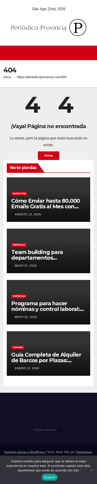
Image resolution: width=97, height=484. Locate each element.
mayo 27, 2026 (26, 265)
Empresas (19, 245)
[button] (91, 53)
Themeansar (84, 452)
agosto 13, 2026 (28, 214)
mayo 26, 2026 (26, 317)
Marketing (19, 193)
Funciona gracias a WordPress (24, 452)
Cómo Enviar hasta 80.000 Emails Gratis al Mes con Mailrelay (45, 206)
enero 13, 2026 (27, 368)
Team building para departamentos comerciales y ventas (39, 258)
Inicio (7, 77)
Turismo (18, 347)
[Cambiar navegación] (49, 52)
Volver (48, 155)
